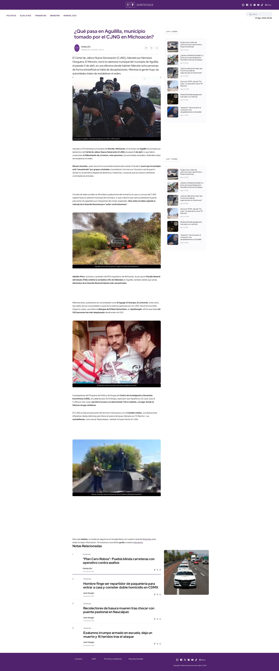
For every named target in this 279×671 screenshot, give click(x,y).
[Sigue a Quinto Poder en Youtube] (258, 5)
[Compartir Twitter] (151, 48)
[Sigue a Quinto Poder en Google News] (268, 5)
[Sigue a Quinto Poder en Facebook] (247, 5)
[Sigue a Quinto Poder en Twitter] (251, 5)
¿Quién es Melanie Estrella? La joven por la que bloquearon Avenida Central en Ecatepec (191, 57)
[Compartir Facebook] (146, 48)
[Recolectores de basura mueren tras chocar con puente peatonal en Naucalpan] (186, 621)
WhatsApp (147, 539)
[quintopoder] (139, 5)
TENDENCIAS (40, 15)
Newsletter (138, 542)
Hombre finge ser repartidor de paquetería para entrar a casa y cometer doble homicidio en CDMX (120, 585)
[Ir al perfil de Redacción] (77, 47)
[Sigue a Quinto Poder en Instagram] (254, 5)
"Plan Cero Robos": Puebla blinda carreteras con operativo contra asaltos (119, 561)
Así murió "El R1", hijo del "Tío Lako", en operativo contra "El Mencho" (191, 83)
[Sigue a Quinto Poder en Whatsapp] (243, 4)
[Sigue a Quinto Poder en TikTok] (262, 5)
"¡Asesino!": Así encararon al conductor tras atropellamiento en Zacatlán (191, 109)
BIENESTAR (55, 15)
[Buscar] (250, 14)
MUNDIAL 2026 (70, 15)
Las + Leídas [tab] (171, 31)
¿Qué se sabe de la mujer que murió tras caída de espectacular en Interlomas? (191, 70)
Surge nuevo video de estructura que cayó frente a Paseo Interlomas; (191, 44)
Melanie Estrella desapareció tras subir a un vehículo (191, 95)
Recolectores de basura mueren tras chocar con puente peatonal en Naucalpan (118, 610)
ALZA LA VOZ (25, 15)
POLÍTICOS (11, 15)
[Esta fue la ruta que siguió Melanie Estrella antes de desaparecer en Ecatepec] (172, 99)
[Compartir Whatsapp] (157, 48)
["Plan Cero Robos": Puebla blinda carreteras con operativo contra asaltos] (186, 572)
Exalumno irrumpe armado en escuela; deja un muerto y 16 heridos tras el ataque (117, 635)
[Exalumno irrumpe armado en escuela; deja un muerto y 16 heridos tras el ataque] (186, 645)
